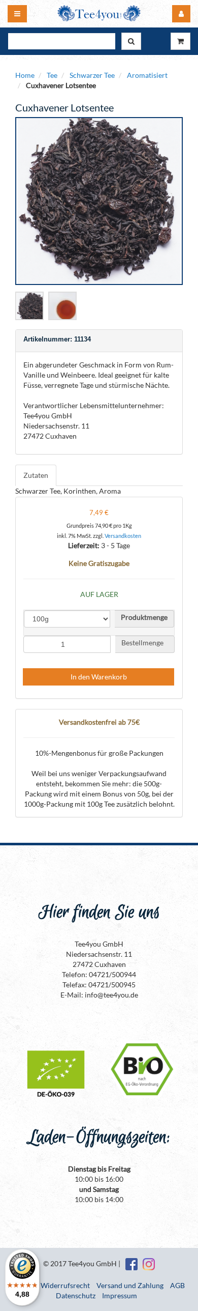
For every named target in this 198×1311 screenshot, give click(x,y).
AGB (177, 1285)
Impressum (119, 1295)
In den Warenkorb (99, 676)
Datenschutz (75, 1295)
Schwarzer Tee (92, 75)
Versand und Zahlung (129, 1285)
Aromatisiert (147, 75)
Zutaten (35, 475)
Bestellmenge (144, 642)
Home (25, 75)
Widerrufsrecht (65, 1285)
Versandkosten (123, 535)
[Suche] (131, 41)
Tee (52, 75)
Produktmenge (144, 617)
